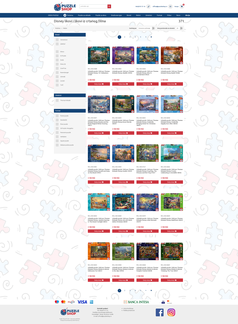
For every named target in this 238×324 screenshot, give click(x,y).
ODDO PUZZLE (53, 15)
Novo (178, 15)
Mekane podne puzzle (67, 145)
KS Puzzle (63, 56)
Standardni (63, 120)
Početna (70, 15)
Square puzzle (64, 141)
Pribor (169, 15)
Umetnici (149, 15)
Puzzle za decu (101, 15)
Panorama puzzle (65, 132)
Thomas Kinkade (65, 100)
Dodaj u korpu (98, 84)
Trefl (61, 85)
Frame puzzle (64, 116)
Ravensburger (64, 72)
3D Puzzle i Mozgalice (66, 128)
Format (159, 15)
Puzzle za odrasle (84, 15)
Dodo (62, 60)
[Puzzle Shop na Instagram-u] (171, 312)
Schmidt (62, 76)
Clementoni (63, 40)
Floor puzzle (64, 124)
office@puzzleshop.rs (105, 316)
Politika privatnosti (129, 310)
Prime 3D (63, 64)
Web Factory (76, 320)
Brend (129, 15)
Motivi (138, 15)
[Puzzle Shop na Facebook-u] (159, 312)
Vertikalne (63, 136)
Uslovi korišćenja (128, 308)
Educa (62, 51)
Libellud (62, 44)
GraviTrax (63, 68)
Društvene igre (116, 15)
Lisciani (62, 81)
